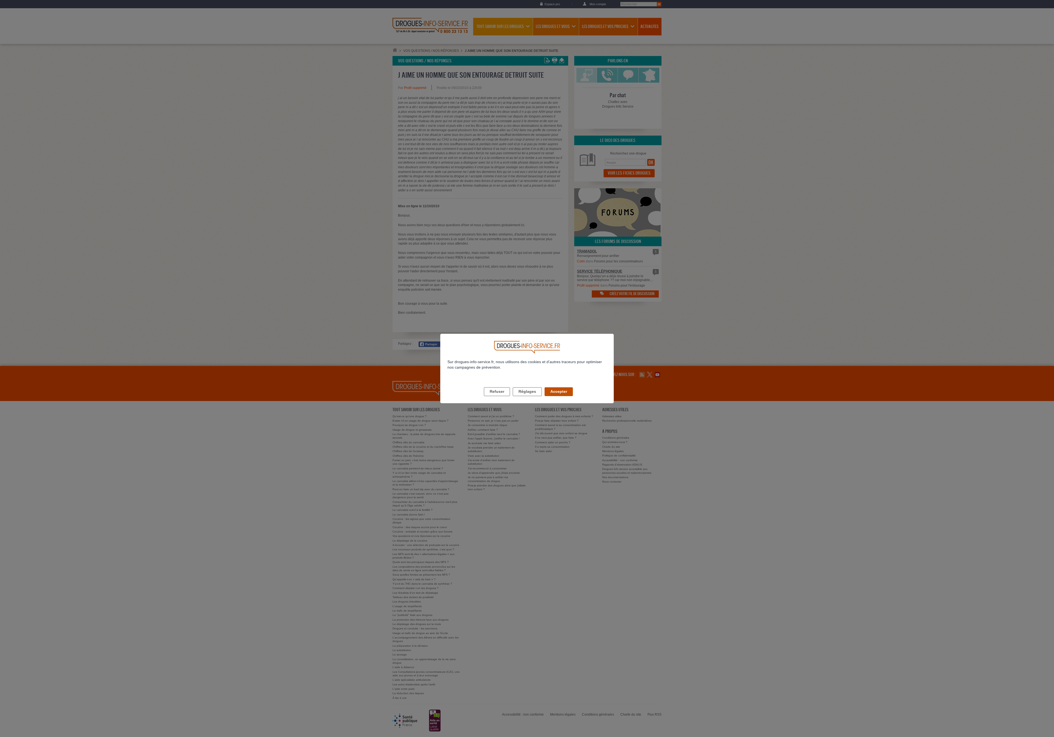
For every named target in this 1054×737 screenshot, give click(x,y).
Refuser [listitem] (497, 391)
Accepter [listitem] (558, 391)
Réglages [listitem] (527, 391)
